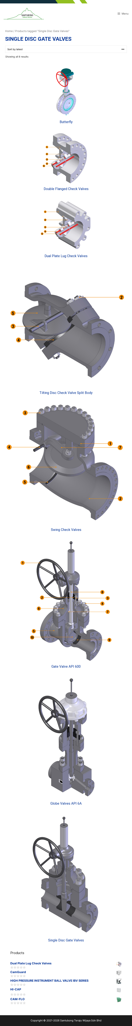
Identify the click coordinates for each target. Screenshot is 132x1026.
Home (9, 31)
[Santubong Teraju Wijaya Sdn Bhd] (24, 13)
